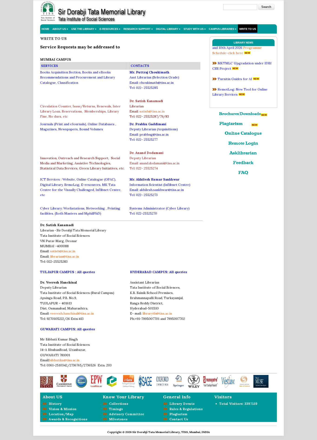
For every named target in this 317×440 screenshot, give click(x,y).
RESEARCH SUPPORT (138, 29)
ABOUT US (60, 29)
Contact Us (178, 419)
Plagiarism (178, 414)
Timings (115, 409)
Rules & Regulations (185, 409)
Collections (117, 404)
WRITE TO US (247, 29)
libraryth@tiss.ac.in (157, 313)
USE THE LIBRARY (83, 29)
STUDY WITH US (195, 29)
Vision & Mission (62, 409)
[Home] (93, 21)
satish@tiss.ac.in (152, 111)
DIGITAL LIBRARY (168, 29)
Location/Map (60, 414)
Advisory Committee (125, 414)
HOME (45, 29)
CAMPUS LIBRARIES (222, 29)
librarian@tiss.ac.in (64, 256)
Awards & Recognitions (67, 419)
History (54, 404)
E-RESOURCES (110, 29)
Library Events (181, 404)
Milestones (117, 419)
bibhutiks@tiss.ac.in (64, 360)
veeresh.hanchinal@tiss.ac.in (72, 313)
